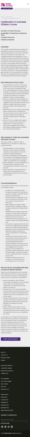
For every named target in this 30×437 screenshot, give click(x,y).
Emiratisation (4, 394)
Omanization (4, 402)
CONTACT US (4, 355)
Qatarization (4, 400)
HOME (2, 17)
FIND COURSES (9, 17)
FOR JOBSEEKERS (5, 378)
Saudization (4, 397)
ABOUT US (3, 352)
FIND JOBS (3, 386)
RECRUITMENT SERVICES (6, 365)
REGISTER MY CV (5, 389)
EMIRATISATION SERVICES (7, 371)
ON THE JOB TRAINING (6, 381)
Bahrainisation (5, 407)
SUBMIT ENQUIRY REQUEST (10, 339)
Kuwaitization (5, 405)
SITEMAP (3, 360)
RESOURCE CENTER (5, 357)
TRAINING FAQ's (4, 373)
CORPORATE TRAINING (6, 368)
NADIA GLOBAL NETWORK (7, 410)
